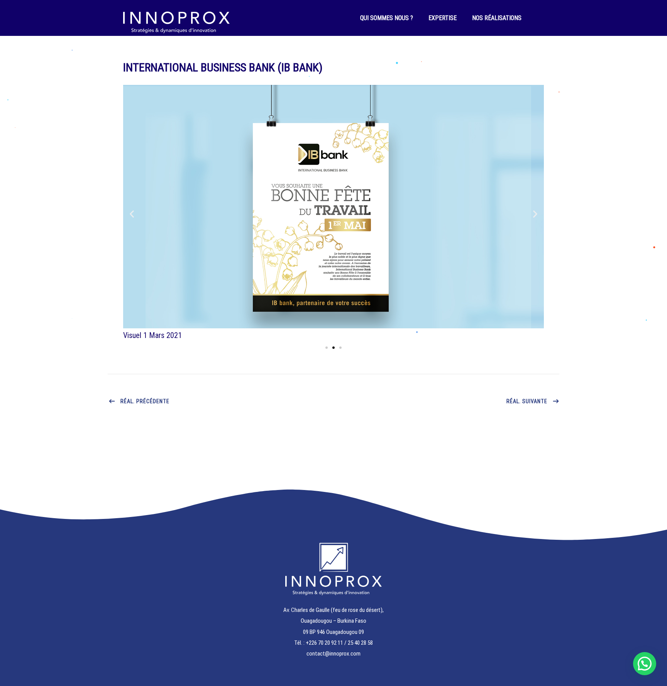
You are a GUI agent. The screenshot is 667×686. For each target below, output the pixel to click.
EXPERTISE (442, 18)
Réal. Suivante (526, 401)
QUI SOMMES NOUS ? (386, 18)
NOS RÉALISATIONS (496, 18)
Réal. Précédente (144, 401)
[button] (132, 214)
